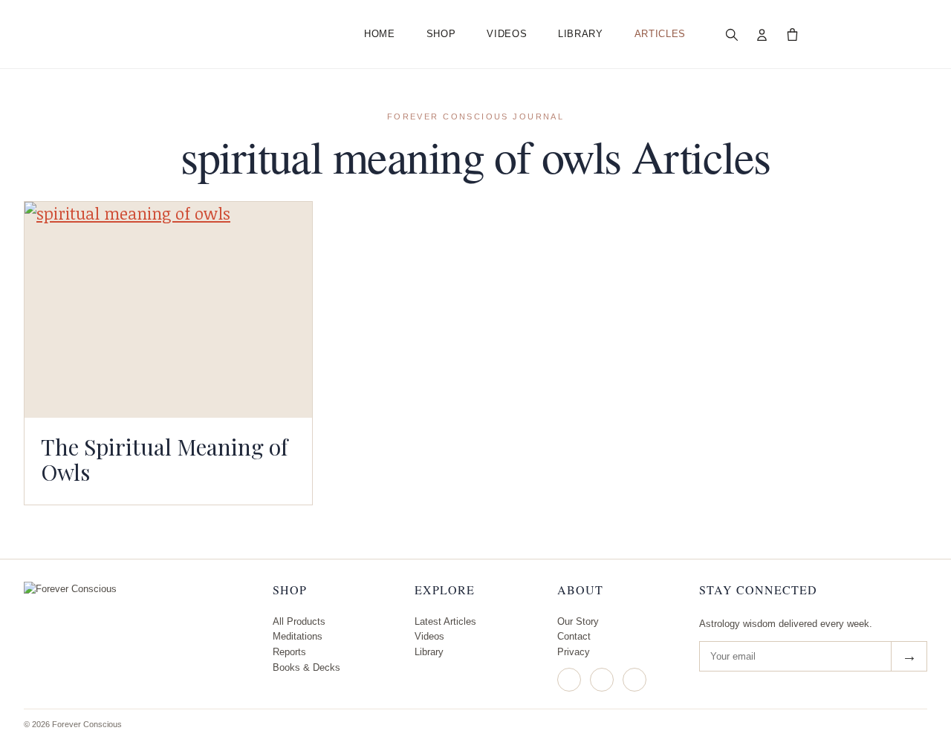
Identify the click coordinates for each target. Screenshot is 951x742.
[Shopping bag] (793, 34)
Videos (507, 33)
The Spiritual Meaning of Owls (164, 459)
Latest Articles (445, 621)
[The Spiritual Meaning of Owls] (168, 309)
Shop (441, 33)
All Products (299, 621)
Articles (660, 33)
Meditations (297, 636)
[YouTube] (634, 680)
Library (580, 33)
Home (379, 33)
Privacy (573, 651)
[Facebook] (602, 680)
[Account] (762, 34)
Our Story (578, 621)
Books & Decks (306, 667)
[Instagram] (569, 680)
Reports (289, 651)
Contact (574, 636)
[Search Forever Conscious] (732, 34)
